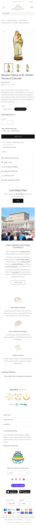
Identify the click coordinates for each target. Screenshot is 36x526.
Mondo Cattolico (10, 515)
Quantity (3, 119)
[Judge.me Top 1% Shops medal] (26, 396)
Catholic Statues (12, 20)
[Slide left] (2, 68)
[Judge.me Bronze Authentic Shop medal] (18, 396)
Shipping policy (27, 522)
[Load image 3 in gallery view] (27, 68)
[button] (3, 7)
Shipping (3, 84)
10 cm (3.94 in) (8, 109)
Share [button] (5, 151)
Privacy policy (10, 522)
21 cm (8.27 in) (20, 109)
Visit (18, 201)
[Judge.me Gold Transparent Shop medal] (9, 396)
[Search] (3, 13)
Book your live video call (10, 445)
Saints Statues (23, 20)
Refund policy (28, 519)
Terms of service (18, 522)
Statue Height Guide (7, 114)
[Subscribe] (27, 473)
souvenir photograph (11, 266)
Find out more (18, 282)
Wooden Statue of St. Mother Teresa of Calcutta (15, 23)
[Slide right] (34, 68)
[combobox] (18, 14)
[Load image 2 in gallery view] (18, 68)
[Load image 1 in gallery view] (8, 68)
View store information (9, 147)
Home (3, 20)
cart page (15, 272)
